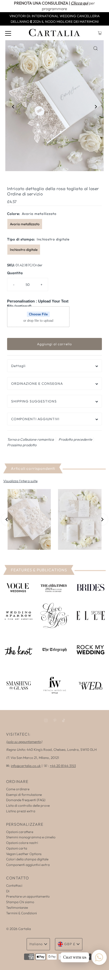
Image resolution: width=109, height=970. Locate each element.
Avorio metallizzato (25, 224)
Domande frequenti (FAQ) (25, 800)
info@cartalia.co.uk (26, 765)
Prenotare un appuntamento (28, 896)
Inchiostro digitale (24, 249)
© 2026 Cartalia (18, 928)
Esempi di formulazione (24, 794)
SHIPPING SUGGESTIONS (34, 401)
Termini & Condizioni (21, 913)
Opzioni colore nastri (22, 842)
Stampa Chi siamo (20, 902)
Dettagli (18, 365)
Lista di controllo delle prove (28, 805)
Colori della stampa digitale (27, 859)
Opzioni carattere (19, 832)
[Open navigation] (8, 33)
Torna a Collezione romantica (30, 439)
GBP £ (69, 944)
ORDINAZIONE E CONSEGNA (37, 383)
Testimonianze (17, 907)
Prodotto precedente (75, 439)
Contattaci (14, 885)
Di (7, 891)
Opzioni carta (16, 848)
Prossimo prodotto (22, 445)
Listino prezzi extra (20, 811)
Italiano (36, 944)
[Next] (95, 106)
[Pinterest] (54, 720)
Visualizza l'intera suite (20, 481)
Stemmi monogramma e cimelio (31, 837)
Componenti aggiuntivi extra (28, 864)
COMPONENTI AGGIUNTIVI (35, 419)
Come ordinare (17, 789)
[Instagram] (46, 720)
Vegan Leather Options (24, 854)
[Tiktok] (63, 720)
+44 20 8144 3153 (63, 765)
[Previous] (13, 106)
